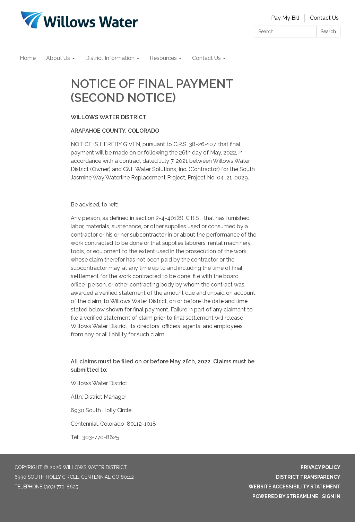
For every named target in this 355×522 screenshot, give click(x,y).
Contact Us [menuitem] (206, 58)
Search (328, 31)
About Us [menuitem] (58, 58)
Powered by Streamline (285, 496)
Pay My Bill (285, 18)
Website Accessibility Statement (294, 486)
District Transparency (308, 477)
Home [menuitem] (28, 58)
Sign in (331, 496)
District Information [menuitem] (110, 58)
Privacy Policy (320, 467)
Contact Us (324, 18)
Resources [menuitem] (163, 58)
